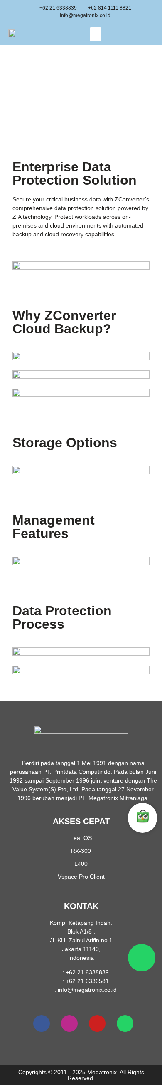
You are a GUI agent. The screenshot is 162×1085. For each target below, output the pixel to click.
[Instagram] (69, 1023)
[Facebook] (41, 1023)
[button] (95, 34)
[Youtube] (97, 1023)
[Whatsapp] (125, 1023)
